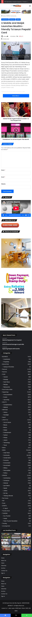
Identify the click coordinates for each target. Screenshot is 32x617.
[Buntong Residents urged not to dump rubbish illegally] (6, 535)
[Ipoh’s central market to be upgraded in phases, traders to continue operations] (26, 547)
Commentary (6, 478)
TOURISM (4, 513)
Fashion (5, 435)
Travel (5, 445)
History (5, 412)
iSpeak (5, 488)
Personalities (6, 470)
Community (13, 16)
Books (5, 427)
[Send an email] (7, 36)
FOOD (3, 374)
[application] (16, 208)
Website (3, 184)
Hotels (5, 518)
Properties (6, 361)
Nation (4, 447)
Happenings (5, 392)
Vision (2, 563)
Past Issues (5, 498)
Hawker (5, 377)
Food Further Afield (7, 389)
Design (5, 430)
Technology (6, 442)
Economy (6, 460)
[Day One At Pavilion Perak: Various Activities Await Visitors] (26, 535)
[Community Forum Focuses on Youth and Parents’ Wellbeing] (16, 547)
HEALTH (4, 402)
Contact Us (4, 570)
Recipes (5, 384)
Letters (5, 490)
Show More (15, 95)
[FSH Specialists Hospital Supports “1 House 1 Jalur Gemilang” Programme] (6, 541)
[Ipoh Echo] (16, 5)
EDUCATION (5, 364)
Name (3, 170)
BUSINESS (5, 356)
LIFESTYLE (5, 419)
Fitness (5, 437)
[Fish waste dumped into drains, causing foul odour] (26, 541)
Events (5, 397)
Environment (6, 462)
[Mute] (26, 215)
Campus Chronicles (8, 366)
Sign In (3, 573)
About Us (3, 560)
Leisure (5, 440)
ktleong (5, 36)
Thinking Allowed (8, 495)
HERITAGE (5, 409)
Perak (3, 503)
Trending (4, 523)
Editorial (5, 483)
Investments (6, 359)
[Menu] (30, 6)
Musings (5, 379)
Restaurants (6, 387)
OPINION (4, 475)
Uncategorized (6, 526)
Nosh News (6, 382)
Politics (5, 473)
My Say (5, 493)
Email (3, 177)
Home (4, 16)
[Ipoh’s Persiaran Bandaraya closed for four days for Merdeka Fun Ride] (6, 547)
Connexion (6, 480)
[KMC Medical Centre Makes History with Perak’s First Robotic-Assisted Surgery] (16, 541)
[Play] (3, 215)
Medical (5, 407)
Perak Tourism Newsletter (10, 521)
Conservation (7, 457)
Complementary (7, 404)
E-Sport (5, 508)
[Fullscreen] (28, 215)
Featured (4, 369)
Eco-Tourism (6, 516)
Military (5, 468)
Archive (3, 568)
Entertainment (7, 432)
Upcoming (6, 399)
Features (12, 19)
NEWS (8, 16)
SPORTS (4, 505)
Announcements (7, 394)
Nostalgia (6, 414)
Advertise (3, 565)
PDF (3, 500)
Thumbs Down (6, 510)
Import (4, 417)
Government (6, 465)
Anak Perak (6, 452)
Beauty (5, 425)
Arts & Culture (7, 422)
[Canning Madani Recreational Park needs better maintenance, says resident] (16, 535)
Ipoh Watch (6, 485)
